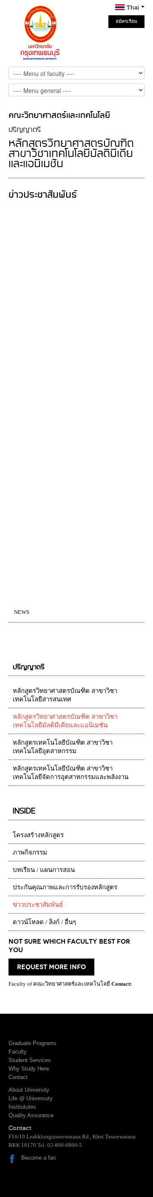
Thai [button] (133, 7)
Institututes (22, 1107)
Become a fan (38, 1158)
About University (28, 1090)
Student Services (29, 1060)
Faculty (17, 1051)
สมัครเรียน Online (126, 23)
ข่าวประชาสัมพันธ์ (38, 904)
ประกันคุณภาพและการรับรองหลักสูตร (65, 887)
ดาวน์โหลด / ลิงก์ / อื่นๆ (44, 922)
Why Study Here (28, 1068)
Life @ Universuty (30, 1098)
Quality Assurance (31, 1115)
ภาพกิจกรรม (30, 852)
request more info (51, 967)
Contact (18, 1077)
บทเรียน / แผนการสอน (44, 869)
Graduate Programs (32, 1043)
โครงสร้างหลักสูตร (38, 835)
